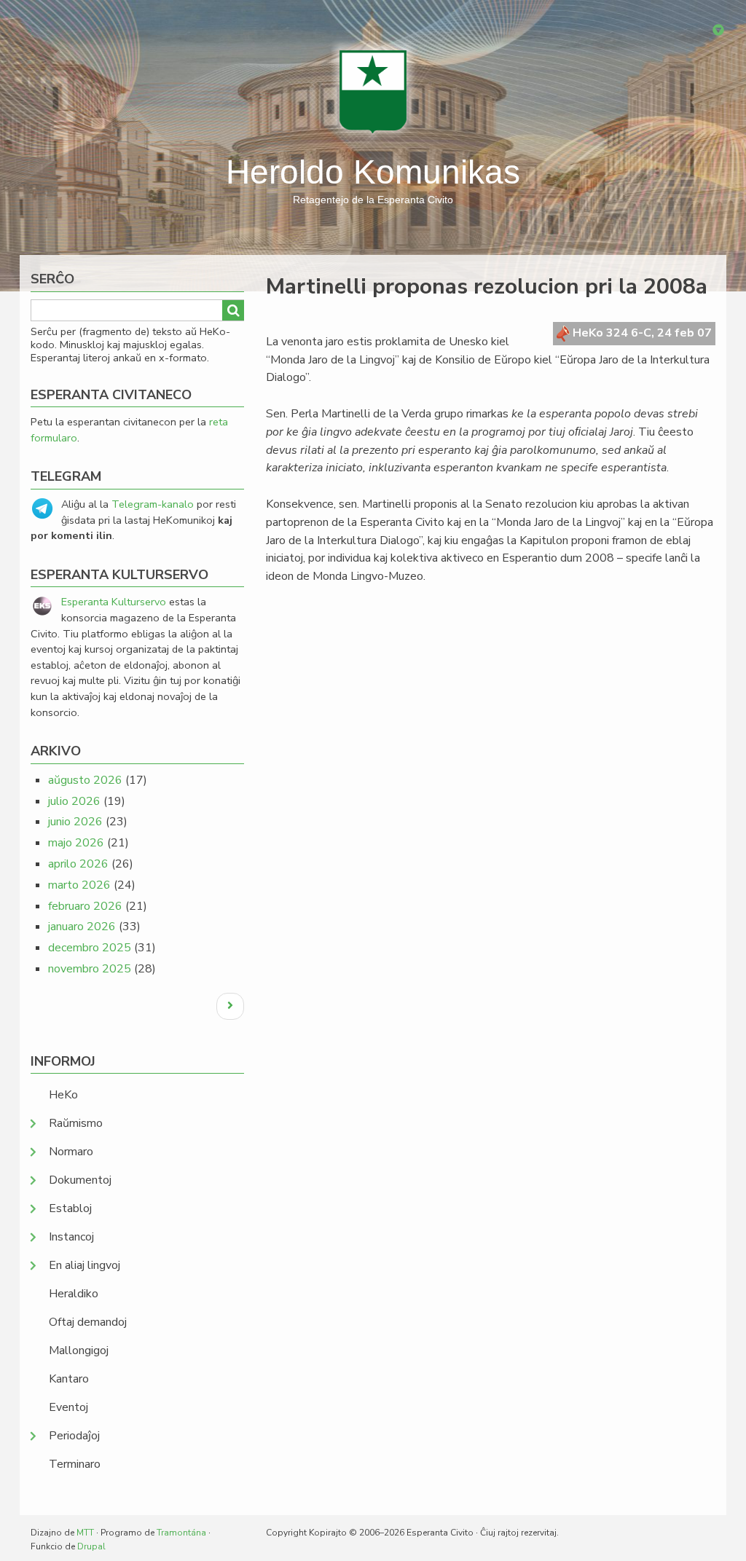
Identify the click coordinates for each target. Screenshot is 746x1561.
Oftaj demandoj (88, 1322)
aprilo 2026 (78, 864)
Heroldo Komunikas (373, 172)
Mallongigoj (79, 1350)
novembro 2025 (89, 969)
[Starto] (373, 91)
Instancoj (71, 1237)
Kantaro (69, 1379)
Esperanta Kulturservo (113, 601)
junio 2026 (75, 822)
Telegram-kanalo (152, 504)
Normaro (71, 1152)
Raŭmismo (76, 1123)
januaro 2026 (82, 927)
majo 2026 (76, 843)
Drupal (91, 1546)
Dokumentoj (80, 1180)
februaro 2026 (85, 906)
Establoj (70, 1208)
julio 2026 (74, 801)
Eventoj (68, 1407)
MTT (85, 1532)
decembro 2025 (89, 948)
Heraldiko (73, 1294)
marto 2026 (79, 885)
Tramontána (181, 1532)
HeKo (63, 1095)
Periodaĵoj (74, 1436)
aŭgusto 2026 (85, 780)
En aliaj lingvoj (84, 1265)
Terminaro (75, 1464)
